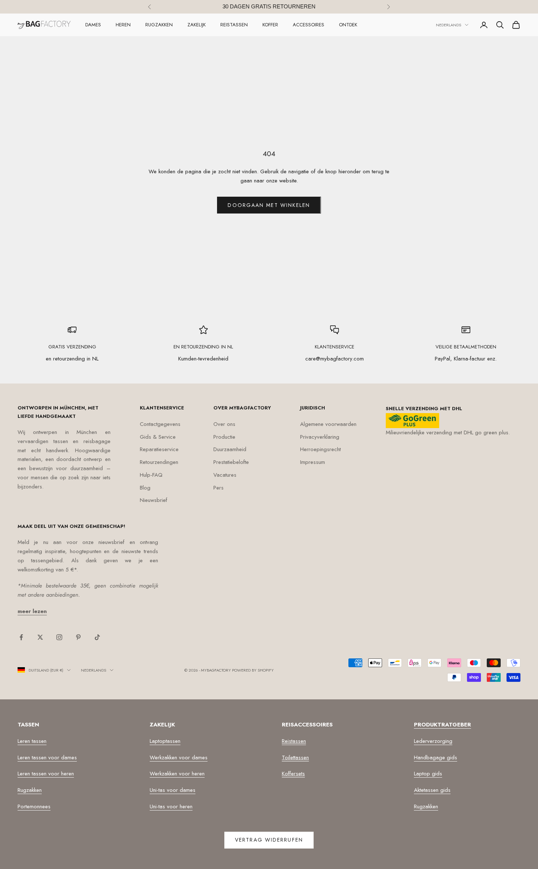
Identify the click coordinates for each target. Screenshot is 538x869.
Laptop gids (428, 774)
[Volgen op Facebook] (21, 637)
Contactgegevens (160, 424)
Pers (218, 488)
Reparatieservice (159, 449)
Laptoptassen (165, 741)
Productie (224, 437)
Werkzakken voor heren (177, 774)
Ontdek (348, 24)
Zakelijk (196, 24)
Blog (145, 488)
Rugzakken (159, 24)
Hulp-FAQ (151, 475)
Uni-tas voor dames (172, 790)
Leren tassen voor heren (46, 774)
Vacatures (224, 475)
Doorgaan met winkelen (269, 205)
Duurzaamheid (229, 449)
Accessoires (308, 24)
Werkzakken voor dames (179, 757)
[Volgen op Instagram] (59, 637)
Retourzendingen (159, 462)
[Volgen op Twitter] (40, 637)
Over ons (224, 424)
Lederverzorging (433, 741)
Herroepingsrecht (320, 449)
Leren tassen (32, 741)
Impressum (312, 462)
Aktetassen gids (432, 790)
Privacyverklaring (319, 437)
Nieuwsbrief (153, 500)
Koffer (270, 24)
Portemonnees (34, 806)
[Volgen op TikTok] (97, 637)
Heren (123, 24)
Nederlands (448, 25)
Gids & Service (158, 437)
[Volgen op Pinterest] (78, 637)
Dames (93, 24)
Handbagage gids (435, 757)
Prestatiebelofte (231, 462)
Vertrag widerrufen (269, 839)
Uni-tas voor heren (171, 806)
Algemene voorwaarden (328, 424)
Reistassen (234, 24)
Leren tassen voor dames (47, 757)
